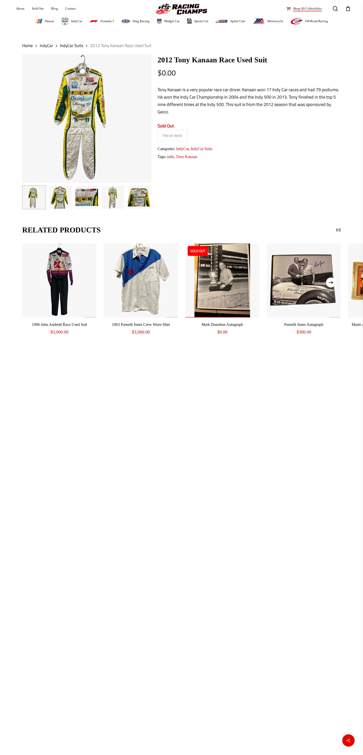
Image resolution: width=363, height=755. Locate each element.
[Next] (143, 197)
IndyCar (46, 45)
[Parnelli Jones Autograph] (304, 280)
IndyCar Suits (71, 45)
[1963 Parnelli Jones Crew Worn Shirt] (141, 280)
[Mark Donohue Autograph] (222, 280)
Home (27, 45)
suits (170, 157)
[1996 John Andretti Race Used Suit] (59, 280)
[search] (335, 8)
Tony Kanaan (186, 157)
